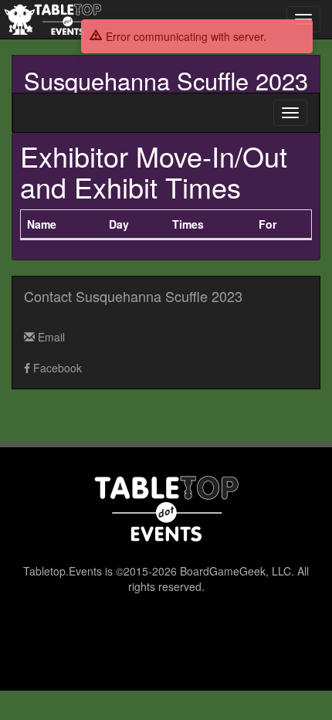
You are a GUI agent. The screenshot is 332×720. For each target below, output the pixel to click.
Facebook (56, 367)
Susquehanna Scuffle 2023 (166, 80)
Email (50, 337)
